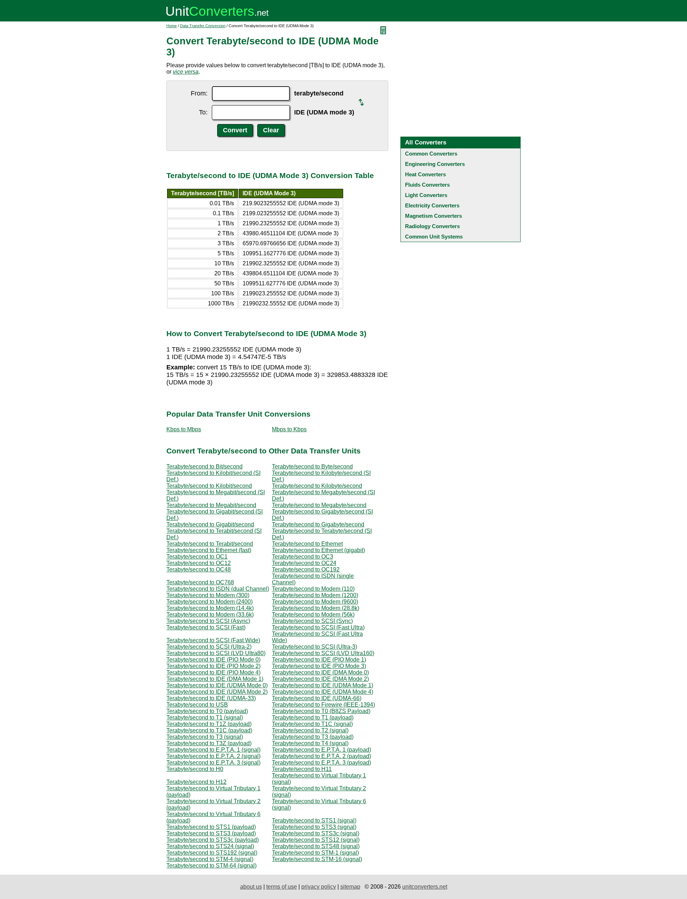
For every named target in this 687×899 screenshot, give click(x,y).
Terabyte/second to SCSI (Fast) (205, 627)
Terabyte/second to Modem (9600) (315, 602)
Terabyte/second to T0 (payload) (207, 711)
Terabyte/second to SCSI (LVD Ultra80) (215, 653)
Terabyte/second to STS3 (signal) (314, 827)
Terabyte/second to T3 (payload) (313, 737)
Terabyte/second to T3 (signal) (204, 737)
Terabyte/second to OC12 (198, 563)
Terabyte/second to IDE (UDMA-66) (316, 698)
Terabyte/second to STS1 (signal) (314, 820)
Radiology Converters (432, 226)
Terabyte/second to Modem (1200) (315, 595)
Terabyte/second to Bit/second (204, 466)
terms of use (281, 887)
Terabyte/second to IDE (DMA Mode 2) (320, 679)
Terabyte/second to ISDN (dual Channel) (217, 589)
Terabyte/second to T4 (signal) (310, 743)
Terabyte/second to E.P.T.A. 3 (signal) (213, 763)
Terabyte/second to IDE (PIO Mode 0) (213, 660)
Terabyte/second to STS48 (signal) (316, 846)
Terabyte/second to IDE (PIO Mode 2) (213, 666)
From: (199, 93)
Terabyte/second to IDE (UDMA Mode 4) (322, 692)
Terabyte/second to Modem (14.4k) (210, 608)
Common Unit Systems (434, 237)
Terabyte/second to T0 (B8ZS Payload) (321, 711)
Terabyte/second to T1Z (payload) (209, 724)
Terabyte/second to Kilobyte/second (317, 486)
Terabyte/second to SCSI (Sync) (312, 621)
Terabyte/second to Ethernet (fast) (208, 550)
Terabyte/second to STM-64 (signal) (211, 866)
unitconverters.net (424, 887)
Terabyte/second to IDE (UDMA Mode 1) (322, 685)
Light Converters (426, 195)
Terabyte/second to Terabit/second (209, 544)
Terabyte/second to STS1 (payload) (211, 827)
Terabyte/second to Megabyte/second (319, 505)
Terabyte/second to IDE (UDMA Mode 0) (217, 685)
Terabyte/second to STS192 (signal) (211, 853)
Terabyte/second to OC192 (306, 569)
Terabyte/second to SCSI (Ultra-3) (314, 647)
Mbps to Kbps (289, 429)
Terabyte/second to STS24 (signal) (210, 846)
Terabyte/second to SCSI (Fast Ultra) (318, 627)
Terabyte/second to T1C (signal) (312, 724)
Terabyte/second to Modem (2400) (209, 602)
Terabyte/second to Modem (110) (313, 589)
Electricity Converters (432, 205)
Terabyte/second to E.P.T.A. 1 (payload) (321, 750)
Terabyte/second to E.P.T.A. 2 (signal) (213, 756)
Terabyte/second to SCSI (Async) (208, 621)
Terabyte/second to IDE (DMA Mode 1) (214, 679)
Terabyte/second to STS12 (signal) (316, 840)
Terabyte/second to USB (197, 705)
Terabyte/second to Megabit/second (211, 505)
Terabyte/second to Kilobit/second (209, 486)
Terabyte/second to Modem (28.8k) (315, 608)
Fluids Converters (427, 185)
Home (171, 26)
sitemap (350, 887)
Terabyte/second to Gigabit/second (210, 524)
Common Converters (431, 154)
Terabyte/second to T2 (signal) (310, 730)
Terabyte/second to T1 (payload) (313, 717)
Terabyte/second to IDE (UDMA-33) (211, 698)
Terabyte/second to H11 (302, 769)
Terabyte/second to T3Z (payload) (209, 743)
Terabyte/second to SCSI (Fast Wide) (213, 640)
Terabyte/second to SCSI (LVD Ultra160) (323, 653)
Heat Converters (425, 174)
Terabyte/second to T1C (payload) (209, 730)
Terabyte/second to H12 (196, 782)
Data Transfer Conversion (202, 26)
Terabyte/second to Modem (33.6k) (210, 614)
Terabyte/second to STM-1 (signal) (315, 853)
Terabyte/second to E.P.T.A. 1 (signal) (213, 750)
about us (251, 887)
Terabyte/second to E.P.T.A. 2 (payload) (321, 756)
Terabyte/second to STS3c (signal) (315, 833)
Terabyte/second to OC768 (200, 582)
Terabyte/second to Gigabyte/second (318, 524)
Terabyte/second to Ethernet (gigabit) (318, 550)
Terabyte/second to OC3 (302, 557)
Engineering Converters (435, 164)
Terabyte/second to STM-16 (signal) (317, 859)
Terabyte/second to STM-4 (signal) (209, 859)
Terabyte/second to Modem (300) (207, 595)
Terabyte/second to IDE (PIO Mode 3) (319, 666)
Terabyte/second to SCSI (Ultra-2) (209, 647)
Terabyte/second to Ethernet (307, 544)
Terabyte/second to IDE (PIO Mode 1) (319, 660)
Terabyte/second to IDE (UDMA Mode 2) (217, 692)
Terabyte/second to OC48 (198, 569)
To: (203, 112)
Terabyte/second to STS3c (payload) (212, 840)
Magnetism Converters (433, 216)
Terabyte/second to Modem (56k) (313, 614)
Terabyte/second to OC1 (197, 557)
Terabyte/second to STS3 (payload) (211, 833)
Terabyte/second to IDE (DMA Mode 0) (320, 672)
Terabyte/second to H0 (194, 769)
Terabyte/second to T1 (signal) (204, 717)
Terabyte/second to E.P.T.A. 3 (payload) (321, 763)
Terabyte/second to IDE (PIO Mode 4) (213, 672)
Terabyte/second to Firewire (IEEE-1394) (323, 705)
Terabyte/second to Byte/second (312, 466)
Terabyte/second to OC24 (304, 563)
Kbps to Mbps (183, 429)
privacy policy (318, 887)
